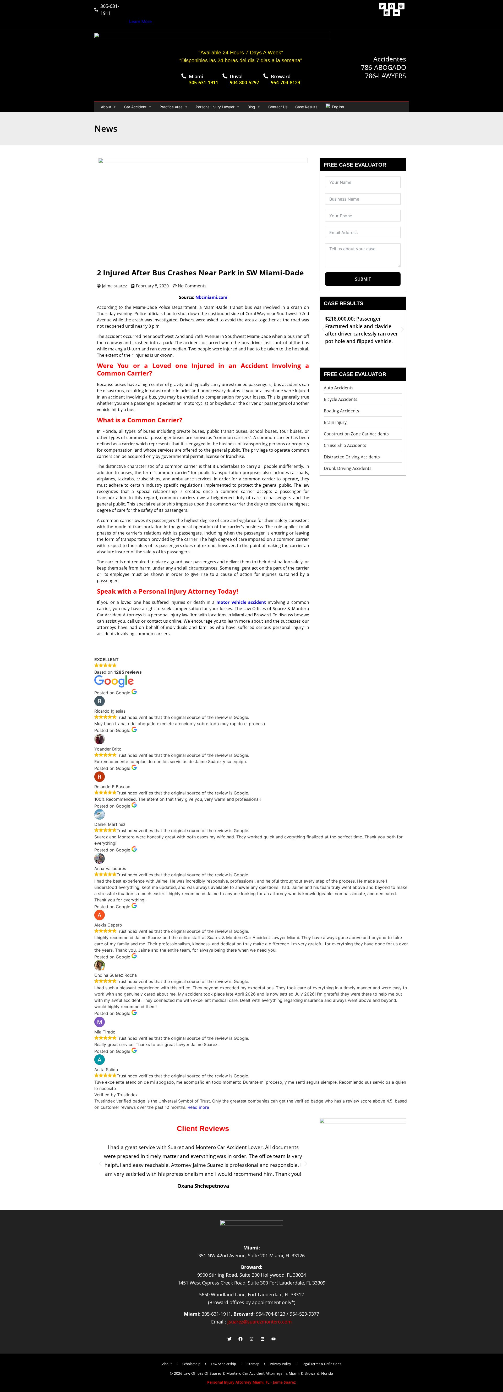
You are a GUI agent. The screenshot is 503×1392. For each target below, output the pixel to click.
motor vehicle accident (241, 602)
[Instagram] (401, 6)
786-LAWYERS (385, 75)
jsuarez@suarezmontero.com (259, 1322)
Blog (251, 107)
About (106, 107)
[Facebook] (391, 6)
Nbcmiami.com (211, 297)
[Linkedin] (387, 12)
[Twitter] (382, 6)
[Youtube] (396, 12)
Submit (363, 279)
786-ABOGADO (383, 67)
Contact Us (277, 107)
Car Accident (135, 107)
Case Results (306, 107)
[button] (323, 329)
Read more (198, 1107)
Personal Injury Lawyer (215, 107)
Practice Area (171, 107)
